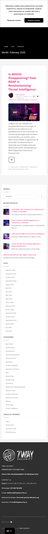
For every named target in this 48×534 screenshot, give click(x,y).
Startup (8, 401)
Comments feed (11, 429)
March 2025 (9, 302)
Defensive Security (12, 398)
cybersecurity (24, 167)
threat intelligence (18, 169)
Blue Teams (9, 344)
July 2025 (8, 288)
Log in (8, 421)
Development (10, 351)
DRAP (9, 169)
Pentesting (9, 383)
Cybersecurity (12, 100)
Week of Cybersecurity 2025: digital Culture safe (19, 255)
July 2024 (8, 327)
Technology (34, 100)
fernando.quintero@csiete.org (28, 497)
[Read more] (11, 162)
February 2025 (10, 306)
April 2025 (9, 299)
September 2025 (11, 281)
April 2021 (9, 331)
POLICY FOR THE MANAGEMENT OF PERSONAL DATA (20, 474)
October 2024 (10, 317)
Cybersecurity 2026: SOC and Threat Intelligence (28, 234)
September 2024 (11, 320)
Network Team (10, 390)
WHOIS (26, 169)
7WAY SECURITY (24, 528)
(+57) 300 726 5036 (16, 488)
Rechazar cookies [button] (14, 20)
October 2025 (10, 277)
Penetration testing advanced (15, 387)
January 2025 (10, 310)
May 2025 (9, 295)
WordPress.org (10, 432)
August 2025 (10, 284)
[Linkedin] (11, 522)
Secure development (12, 355)
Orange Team (10, 380)
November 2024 (11, 313)
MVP (7, 373)
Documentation (11, 358)
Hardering (9, 362)
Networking (9, 376)
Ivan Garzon (20, 95)
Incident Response (12, 394)
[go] (42, 196)
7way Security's (14, 167)
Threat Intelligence (23, 100)
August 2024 (10, 324)
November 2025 (11, 274)
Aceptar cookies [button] (34, 20)
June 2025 (9, 292)
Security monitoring (12, 369)
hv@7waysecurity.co (19, 502)
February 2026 (10, 270)
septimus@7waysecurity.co (17, 493)
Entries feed (9, 425)
